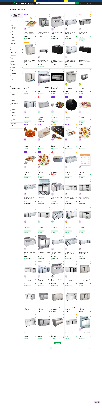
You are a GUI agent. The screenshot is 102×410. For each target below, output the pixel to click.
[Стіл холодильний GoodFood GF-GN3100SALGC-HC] (44, 269)
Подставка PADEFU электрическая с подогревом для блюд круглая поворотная (85, 143)
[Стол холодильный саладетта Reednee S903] (85, 77)
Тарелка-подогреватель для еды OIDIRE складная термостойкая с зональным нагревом (43, 143)
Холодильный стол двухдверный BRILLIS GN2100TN (70, 308)
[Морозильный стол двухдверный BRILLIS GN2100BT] (30, 322)
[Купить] (36, 37)
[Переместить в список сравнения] (36, 17)
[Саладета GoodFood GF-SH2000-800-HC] (57, 22)
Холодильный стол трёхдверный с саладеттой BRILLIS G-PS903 (84, 280)
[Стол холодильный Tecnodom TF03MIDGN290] (57, 77)
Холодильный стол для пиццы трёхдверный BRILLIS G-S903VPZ (84, 308)
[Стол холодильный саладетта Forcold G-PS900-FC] (71, 77)
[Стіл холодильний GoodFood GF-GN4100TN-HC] (57, 242)
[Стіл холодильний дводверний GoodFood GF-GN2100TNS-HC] (85, 187)
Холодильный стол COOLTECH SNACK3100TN (43, 116)
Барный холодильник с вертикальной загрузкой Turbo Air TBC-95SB (84, 61)
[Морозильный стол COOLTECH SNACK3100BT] (85, 22)
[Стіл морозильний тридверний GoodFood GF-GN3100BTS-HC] (71, 269)
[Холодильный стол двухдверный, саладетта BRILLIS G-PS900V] (30, 50)
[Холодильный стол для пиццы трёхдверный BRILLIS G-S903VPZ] (85, 296)
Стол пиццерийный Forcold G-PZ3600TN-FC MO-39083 (43, 61)
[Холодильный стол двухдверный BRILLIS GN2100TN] (71, 296)
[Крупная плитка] (89, 12)
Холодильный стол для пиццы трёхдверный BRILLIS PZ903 (43, 308)
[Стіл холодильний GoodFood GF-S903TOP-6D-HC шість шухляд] (71, 50)
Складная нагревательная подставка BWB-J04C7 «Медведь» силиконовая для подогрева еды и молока (30, 171)
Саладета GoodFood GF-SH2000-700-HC (57, 280)
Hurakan (13, 34)
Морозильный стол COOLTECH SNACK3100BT (84, 33)
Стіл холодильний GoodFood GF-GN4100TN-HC (56, 253)
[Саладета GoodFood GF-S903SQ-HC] (44, 77)
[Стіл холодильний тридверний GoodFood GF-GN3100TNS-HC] (44, 214)
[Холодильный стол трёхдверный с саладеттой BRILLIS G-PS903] (85, 269)
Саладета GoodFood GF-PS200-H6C (44, 252)
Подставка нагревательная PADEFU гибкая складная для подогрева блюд (30, 33)
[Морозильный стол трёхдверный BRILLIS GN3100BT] (71, 322)
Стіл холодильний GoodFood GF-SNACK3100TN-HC (70, 33)
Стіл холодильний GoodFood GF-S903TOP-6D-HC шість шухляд (70, 61)
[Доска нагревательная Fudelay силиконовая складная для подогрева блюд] (71, 132)
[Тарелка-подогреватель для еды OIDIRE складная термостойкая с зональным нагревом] (44, 132)
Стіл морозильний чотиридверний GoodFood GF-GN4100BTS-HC (30, 280)
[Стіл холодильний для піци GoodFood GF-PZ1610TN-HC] (57, 214)
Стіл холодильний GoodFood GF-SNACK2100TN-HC (29, 116)
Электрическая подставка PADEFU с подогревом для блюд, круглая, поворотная (30, 143)
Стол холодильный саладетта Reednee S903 (84, 88)
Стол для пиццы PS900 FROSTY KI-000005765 (85, 333)
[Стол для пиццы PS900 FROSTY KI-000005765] (85, 322)
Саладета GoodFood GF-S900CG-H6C (43, 198)
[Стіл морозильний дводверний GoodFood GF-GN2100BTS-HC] (85, 214)
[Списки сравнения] (88, 3)
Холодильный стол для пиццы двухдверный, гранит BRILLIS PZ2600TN (29, 308)
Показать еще (12, 43)
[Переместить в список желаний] (36, 15)
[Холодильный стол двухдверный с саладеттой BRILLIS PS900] (44, 22)
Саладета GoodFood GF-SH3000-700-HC (57, 198)
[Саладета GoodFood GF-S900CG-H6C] (44, 187)
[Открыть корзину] (91, 3)
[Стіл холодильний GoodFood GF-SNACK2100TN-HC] (30, 104)
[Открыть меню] (11, 3)
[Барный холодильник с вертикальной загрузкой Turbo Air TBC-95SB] (85, 50)
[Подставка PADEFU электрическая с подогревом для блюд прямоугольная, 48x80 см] (57, 132)
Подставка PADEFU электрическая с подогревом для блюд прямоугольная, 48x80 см (57, 143)
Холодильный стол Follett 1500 (56, 170)
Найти (77, 3)
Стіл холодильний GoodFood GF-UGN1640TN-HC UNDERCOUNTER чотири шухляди (30, 198)
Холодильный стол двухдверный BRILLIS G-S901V (29, 88)
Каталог (31, 3)
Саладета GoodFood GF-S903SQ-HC (44, 87)
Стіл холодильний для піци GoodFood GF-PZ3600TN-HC (70, 171)
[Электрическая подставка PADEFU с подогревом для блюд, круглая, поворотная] (30, 132)
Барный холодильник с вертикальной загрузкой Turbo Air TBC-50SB (57, 61)
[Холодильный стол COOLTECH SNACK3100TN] (44, 104)
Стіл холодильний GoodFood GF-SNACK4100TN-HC (84, 253)
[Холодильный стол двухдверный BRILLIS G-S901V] (30, 77)
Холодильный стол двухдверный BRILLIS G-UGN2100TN (56, 333)
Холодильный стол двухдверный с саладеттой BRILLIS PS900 (43, 33)
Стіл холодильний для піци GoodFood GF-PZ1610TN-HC (56, 225)
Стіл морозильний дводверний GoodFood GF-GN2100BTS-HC (84, 225)
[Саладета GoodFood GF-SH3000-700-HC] (57, 187)
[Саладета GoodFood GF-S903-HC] (71, 214)
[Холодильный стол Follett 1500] (57, 159)
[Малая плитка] (91, 12)
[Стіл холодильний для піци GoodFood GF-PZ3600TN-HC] (71, 159)
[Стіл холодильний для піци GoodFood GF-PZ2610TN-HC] (71, 242)
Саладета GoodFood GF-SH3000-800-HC (29, 253)
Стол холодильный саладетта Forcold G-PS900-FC (70, 88)
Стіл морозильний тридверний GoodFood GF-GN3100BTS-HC (70, 280)
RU (80, 3)
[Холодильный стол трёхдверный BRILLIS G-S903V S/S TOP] (57, 296)
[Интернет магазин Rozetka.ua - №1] (19, 3)
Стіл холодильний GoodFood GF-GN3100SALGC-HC (43, 280)
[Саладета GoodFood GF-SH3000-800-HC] (30, 242)
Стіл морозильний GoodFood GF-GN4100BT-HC (29, 225)
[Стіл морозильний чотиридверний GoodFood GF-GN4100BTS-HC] (30, 269)
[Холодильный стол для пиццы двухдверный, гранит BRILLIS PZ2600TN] (30, 296)
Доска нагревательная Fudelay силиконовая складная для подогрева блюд (70, 143)
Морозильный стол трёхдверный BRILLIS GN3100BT (70, 333)
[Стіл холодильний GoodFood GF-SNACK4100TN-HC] (85, 242)
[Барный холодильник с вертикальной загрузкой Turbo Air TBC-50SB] (57, 50)
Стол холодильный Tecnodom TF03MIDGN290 (56, 88)
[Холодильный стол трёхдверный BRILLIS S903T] (44, 322)
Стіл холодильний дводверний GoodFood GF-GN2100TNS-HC (84, 198)
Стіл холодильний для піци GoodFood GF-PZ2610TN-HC (69, 253)
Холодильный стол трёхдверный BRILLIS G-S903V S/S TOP (56, 308)
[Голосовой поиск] (74, 3)
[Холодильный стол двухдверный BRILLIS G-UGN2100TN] (57, 322)
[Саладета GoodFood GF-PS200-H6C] (44, 242)
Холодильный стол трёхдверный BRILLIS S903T (43, 333)
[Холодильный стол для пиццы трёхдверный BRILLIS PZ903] (44, 296)
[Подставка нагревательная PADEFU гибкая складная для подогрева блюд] (30, 22)
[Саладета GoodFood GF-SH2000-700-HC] (57, 269)
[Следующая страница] (89, 348)
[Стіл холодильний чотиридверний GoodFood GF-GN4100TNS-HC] (71, 187)
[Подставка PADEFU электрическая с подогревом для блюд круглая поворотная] (85, 132)
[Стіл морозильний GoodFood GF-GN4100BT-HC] (30, 214)
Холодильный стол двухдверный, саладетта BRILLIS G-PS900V (29, 61)
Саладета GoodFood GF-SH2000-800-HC (57, 33)
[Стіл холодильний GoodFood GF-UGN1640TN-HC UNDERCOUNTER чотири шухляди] (30, 187)
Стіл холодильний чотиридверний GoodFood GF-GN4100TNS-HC (71, 198)
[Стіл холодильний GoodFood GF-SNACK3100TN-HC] (71, 22)
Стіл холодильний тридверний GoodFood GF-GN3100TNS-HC (43, 225)
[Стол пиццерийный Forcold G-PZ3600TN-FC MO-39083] (44, 50)
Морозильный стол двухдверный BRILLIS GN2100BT (29, 333)
